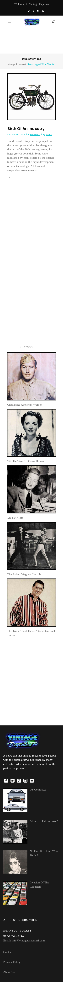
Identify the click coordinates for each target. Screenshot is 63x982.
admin (49, 134)
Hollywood (35, 134)
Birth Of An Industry (26, 128)
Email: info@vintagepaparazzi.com (24, 940)
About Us (9, 972)
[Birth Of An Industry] (31, 96)
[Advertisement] (31, 40)
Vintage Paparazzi (17, 64)
